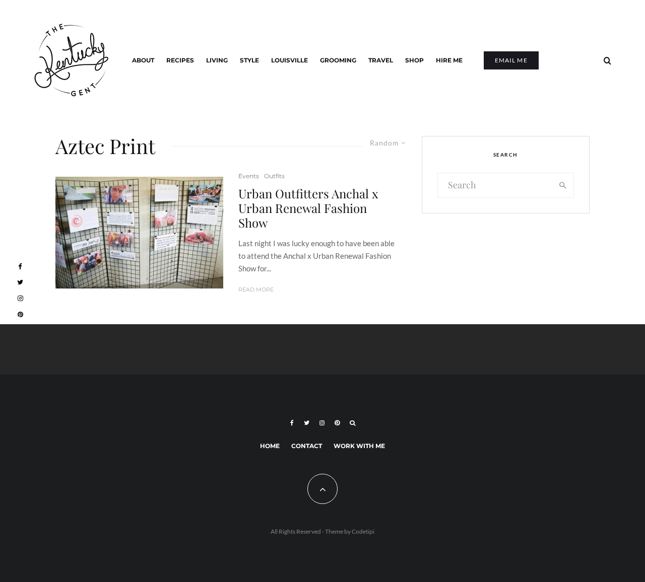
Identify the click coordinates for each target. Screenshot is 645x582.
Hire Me (449, 60)
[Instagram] (322, 423)
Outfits (274, 176)
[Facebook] (292, 423)
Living (217, 60)
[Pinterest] (337, 423)
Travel (380, 60)
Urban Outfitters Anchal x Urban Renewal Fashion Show (308, 208)
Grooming (338, 60)
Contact (306, 446)
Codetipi (363, 531)
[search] (563, 185)
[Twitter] (306, 423)
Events (248, 176)
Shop (414, 60)
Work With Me (359, 446)
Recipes (180, 60)
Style (249, 60)
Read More (256, 289)
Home (270, 446)
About (143, 60)
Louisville (289, 60)
